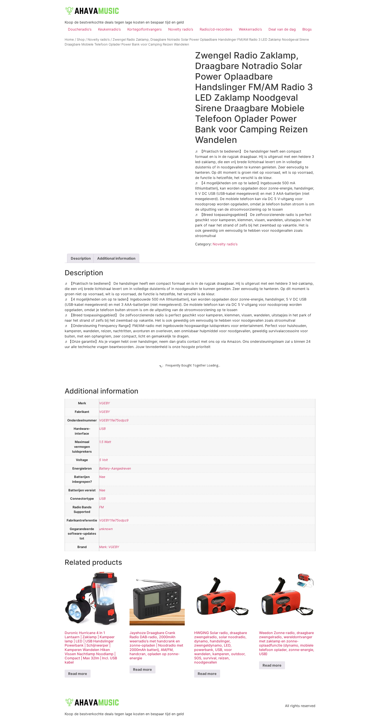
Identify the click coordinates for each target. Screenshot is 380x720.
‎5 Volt (103, 460)
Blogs (307, 29)
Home (69, 40)
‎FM (101, 507)
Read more (77, 673)
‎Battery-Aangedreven (115, 468)
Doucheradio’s (79, 29)
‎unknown (106, 529)
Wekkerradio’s (250, 29)
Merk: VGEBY (109, 547)
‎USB (102, 428)
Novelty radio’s (180, 29)
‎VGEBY (104, 403)
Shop (81, 40)
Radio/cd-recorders (216, 29)
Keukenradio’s (109, 29)
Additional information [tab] (116, 258)
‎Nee (102, 477)
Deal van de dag (282, 29)
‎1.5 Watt (105, 442)
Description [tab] (81, 258)
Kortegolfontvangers (144, 29)
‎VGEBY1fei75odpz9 (113, 420)
